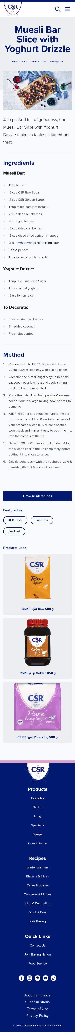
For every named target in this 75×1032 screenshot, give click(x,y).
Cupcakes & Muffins (37, 894)
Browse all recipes (37, 496)
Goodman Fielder (37, 995)
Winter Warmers (38, 867)
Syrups (37, 834)
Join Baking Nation (37, 954)
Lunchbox (42, 520)
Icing (37, 816)
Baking (37, 807)
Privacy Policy (37, 1015)
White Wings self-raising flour (38, 242)
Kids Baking (37, 921)
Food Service (37, 963)
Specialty (37, 825)
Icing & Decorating (37, 903)
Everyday (37, 798)
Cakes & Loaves (38, 885)
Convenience (37, 843)
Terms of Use (37, 1008)
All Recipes (15, 520)
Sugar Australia (37, 1002)
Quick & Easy (37, 912)
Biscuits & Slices (37, 876)
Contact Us (37, 945)
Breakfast (14, 531)
